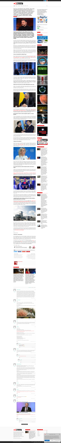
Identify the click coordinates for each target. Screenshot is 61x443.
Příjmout (47, 440)
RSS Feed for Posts (40, 33)
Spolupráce (32, 441)
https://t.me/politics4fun (19, 397)
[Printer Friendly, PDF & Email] (16, 245)
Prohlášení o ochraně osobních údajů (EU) (37, 442)
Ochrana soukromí (35, 441)
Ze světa (16, 16)
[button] (59, 434)
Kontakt (42, 441)
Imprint (42, 442)
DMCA (38, 441)
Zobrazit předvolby (58, 440)
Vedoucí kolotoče (20, 261)
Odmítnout (52, 440)
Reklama (40, 441)
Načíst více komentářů (24, 424)
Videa (14, 16)
